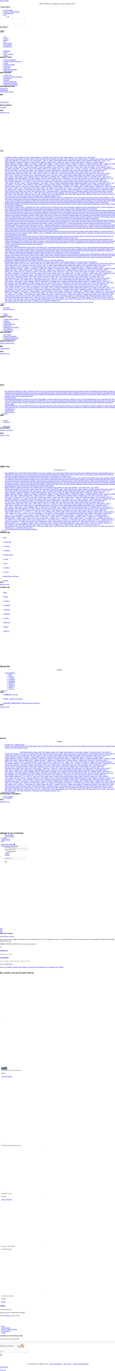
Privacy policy (67, 1364)
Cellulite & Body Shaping (19, 967)
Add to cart (4, 1076)
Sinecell (61, 967)
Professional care (32, 967)
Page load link (4, 1367)
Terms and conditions (56, 1364)
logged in (7, 1315)
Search (7, 858)
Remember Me (11, 851)
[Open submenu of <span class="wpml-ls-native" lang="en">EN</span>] (6, 15)
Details (10, 1076)
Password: (8, 849)
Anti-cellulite (8, 967)
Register (7, 855)
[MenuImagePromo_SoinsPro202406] (59, 831)
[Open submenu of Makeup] (6, 531)
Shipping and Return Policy (81, 1364)
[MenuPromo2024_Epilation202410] (59, 464)
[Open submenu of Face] (4, 30)
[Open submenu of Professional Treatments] (15, 792)
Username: (8, 847)
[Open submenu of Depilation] (8, 414)
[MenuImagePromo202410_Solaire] (59, 736)
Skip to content (4, 1)
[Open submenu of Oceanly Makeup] (15, 673)
